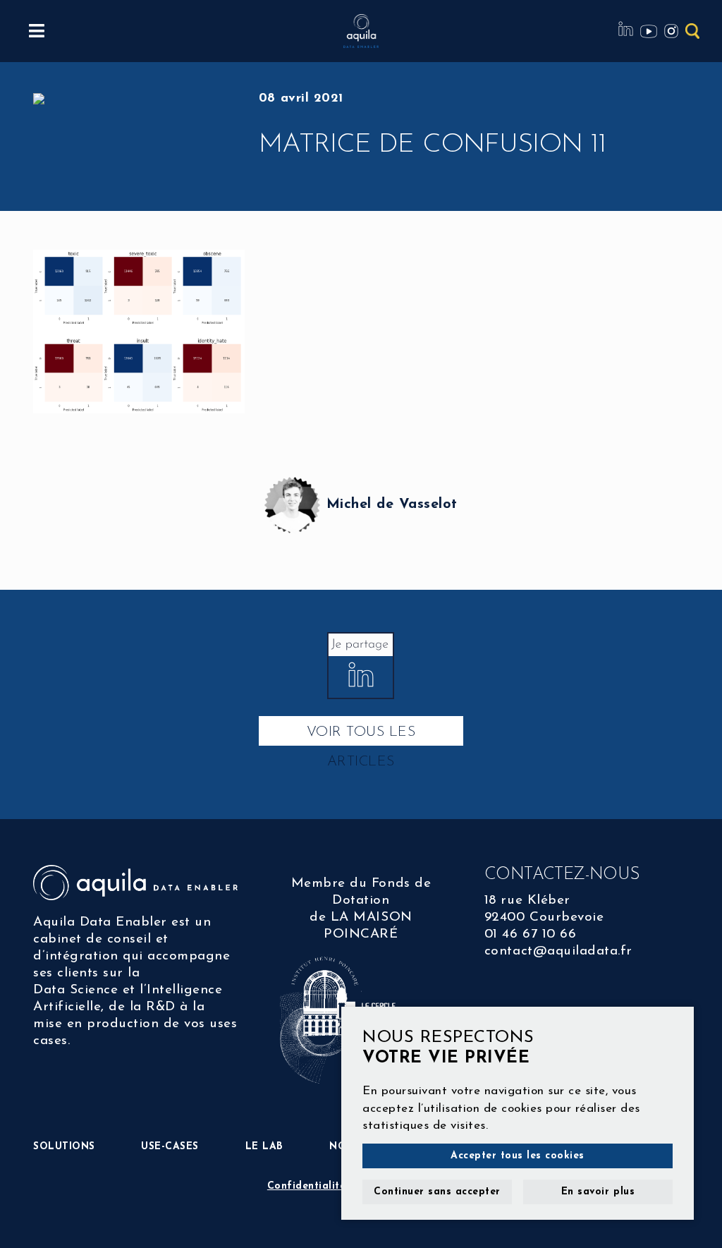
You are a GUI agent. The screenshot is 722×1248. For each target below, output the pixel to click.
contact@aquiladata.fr (558, 951)
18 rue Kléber (527, 900)
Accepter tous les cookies (518, 1156)
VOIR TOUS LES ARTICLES (361, 735)
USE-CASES (170, 1146)
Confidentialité (306, 1186)
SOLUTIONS (64, 1146)
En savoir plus (598, 1192)
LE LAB (264, 1146)
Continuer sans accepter (437, 1192)
